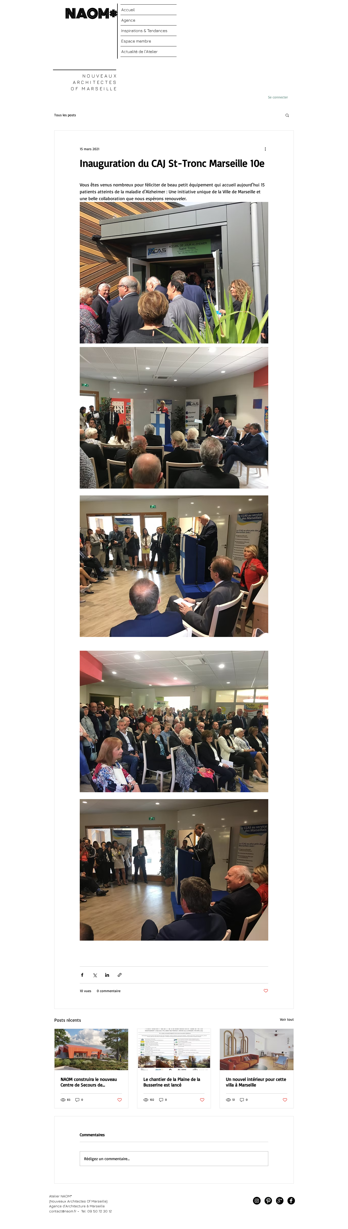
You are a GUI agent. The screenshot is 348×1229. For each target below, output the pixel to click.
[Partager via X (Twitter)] (94, 974)
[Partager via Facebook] (82, 974)
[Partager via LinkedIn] (107, 974)
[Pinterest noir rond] (268, 1201)
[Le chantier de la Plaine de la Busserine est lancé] (174, 1049)
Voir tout (287, 1019)
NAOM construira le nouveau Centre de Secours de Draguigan (89, 1081)
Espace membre (136, 41)
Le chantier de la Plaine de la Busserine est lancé (171, 1081)
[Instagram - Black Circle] (257, 1201)
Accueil (128, 9)
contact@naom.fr (62, 1211)
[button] (287, 115)
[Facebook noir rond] (291, 1201)
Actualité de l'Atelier (139, 51)
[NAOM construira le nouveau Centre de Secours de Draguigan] (91, 1049)
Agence (128, 20)
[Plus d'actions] (265, 149)
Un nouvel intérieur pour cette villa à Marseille (256, 1081)
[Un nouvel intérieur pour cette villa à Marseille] (256, 1049)
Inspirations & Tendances (144, 30)
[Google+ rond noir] (280, 1201)
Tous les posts (65, 115)
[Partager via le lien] (119, 974)
